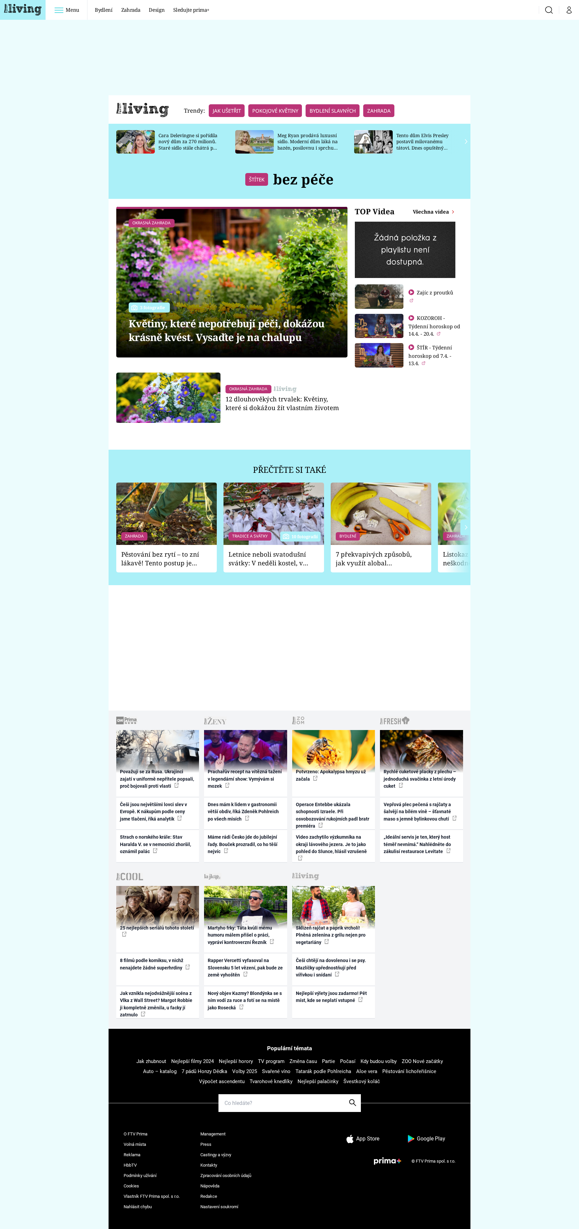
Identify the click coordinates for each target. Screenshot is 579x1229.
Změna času (303, 1061)
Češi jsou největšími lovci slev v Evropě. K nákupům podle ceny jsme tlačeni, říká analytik (153, 812)
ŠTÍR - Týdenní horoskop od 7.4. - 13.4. (430, 355)
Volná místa (135, 1144)
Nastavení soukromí (219, 1206)
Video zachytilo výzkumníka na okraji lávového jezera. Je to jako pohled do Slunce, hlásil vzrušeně (331, 844)
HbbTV (130, 1165)
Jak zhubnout (151, 1061)
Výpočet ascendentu (222, 1081)
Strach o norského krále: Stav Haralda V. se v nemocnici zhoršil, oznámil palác (155, 844)
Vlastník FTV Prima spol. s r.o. (152, 1196)
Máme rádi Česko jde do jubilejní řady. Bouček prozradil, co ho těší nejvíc (242, 844)
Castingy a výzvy (215, 1154)
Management (213, 1133)
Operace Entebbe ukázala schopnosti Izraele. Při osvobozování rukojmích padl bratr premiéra (332, 815)
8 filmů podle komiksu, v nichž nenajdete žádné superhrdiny (151, 964)
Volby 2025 (244, 1071)
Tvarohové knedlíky (271, 1081)
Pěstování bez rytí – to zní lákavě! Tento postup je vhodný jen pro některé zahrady (160, 559)
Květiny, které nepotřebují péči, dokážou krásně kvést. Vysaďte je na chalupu (226, 330)
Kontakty (208, 1165)
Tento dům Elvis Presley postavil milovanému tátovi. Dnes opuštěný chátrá (422, 144)
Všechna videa (431, 211)
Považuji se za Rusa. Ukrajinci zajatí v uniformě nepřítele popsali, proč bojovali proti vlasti (157, 779)
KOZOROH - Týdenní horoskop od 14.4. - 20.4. (434, 326)
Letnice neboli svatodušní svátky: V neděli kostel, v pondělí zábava (267, 559)
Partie (328, 1061)
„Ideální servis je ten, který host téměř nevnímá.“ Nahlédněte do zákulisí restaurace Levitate (417, 844)
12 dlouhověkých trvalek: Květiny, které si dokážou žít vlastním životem (282, 403)
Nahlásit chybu (138, 1206)
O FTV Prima (135, 1133)
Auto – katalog (160, 1071)
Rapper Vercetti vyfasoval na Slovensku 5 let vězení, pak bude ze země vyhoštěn (245, 967)
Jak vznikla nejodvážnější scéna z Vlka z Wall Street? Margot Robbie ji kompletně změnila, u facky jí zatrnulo (156, 1004)
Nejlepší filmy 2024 (192, 1061)
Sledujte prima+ (191, 9)
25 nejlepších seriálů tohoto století (157, 928)
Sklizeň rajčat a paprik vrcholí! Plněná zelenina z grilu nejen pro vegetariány (331, 935)
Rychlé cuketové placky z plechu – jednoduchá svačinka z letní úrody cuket (420, 779)
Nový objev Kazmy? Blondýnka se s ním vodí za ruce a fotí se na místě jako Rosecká (245, 1000)
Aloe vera (366, 1071)
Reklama (132, 1154)
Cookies (131, 1185)
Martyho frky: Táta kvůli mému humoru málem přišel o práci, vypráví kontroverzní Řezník (240, 935)
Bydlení (104, 9)
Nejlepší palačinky (318, 1081)
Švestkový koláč (361, 1081)
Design (157, 9)
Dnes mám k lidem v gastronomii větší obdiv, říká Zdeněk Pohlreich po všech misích (243, 812)
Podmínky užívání (140, 1175)
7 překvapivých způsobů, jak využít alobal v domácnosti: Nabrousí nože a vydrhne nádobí (374, 559)
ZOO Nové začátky (422, 1061)
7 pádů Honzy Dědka (204, 1071)
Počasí (348, 1061)
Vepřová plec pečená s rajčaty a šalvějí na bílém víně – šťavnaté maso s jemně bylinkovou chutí (417, 812)
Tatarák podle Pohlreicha (323, 1071)
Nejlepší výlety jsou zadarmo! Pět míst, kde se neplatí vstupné (331, 997)
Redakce (208, 1196)
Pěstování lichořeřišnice (409, 1071)
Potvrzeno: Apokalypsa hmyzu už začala (331, 775)
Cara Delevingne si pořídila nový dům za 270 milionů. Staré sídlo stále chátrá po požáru (187, 144)
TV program (271, 1061)
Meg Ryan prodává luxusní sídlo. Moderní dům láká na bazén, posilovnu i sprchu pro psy (307, 144)
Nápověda (209, 1185)
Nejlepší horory (236, 1061)
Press (205, 1144)
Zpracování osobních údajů (225, 1175)
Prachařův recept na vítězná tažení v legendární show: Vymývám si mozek (245, 779)
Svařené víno (276, 1071)
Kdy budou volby (379, 1061)
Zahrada (130, 9)
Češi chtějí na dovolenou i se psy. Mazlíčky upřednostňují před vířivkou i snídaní (331, 967)
